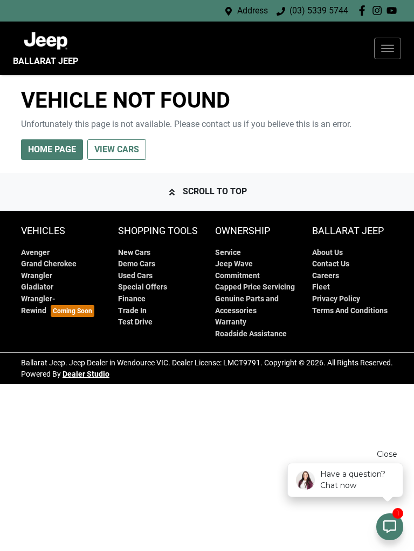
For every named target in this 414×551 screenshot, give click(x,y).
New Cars (134, 252)
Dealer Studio (86, 374)
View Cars (116, 149)
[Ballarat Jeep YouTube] (394, 10)
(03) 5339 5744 (318, 10)
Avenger (35, 252)
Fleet (321, 287)
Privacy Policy (336, 298)
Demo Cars (136, 264)
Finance (132, 298)
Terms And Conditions (350, 310)
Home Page (52, 149)
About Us (327, 252)
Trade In (132, 310)
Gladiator (37, 287)
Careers (325, 275)
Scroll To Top (215, 191)
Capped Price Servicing (255, 287)
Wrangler (36, 275)
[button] (387, 48)
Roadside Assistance (251, 333)
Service (228, 252)
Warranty (230, 322)
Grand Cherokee (49, 264)
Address (252, 10)
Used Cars (135, 275)
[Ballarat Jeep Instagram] (379, 10)
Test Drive (135, 322)
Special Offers (142, 287)
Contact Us (330, 264)
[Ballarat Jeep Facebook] (364, 10)
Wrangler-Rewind (38, 304)
